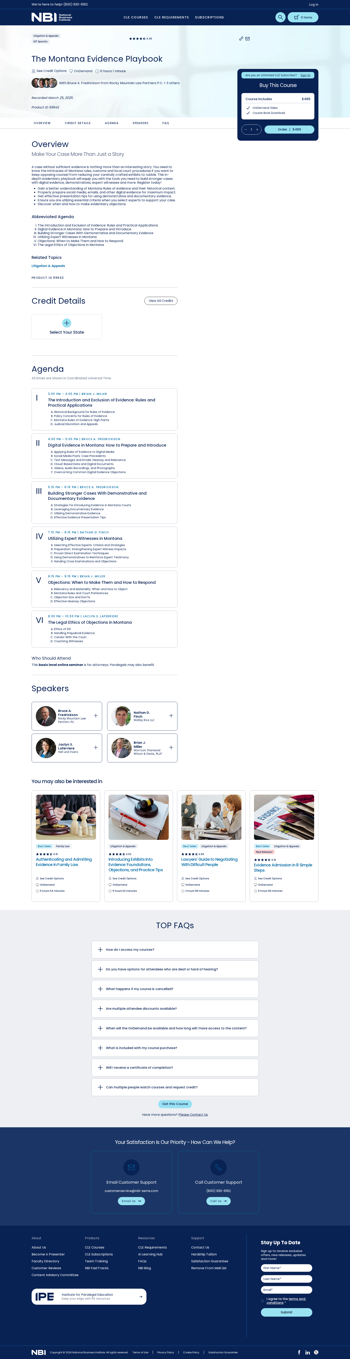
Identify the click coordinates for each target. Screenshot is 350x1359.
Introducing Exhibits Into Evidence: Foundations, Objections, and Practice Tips (136, 864)
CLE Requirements (152, 1247)
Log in (313, 4)
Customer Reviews (46, 1268)
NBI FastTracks (97, 1268)
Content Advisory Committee (55, 1275)
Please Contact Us (193, 1114)
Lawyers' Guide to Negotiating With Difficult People (209, 861)
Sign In (305, 75)
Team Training (96, 1261)
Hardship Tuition (204, 1254)
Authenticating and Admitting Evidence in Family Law (64, 861)
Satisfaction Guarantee (209, 1261)
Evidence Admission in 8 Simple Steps (283, 867)
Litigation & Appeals (48, 266)
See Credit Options (52, 71)
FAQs (142, 1261)
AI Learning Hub (150, 1254)
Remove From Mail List (209, 1268)
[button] (241, 38)
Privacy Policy (165, 1352)
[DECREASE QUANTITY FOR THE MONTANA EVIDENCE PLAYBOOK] (244, 129)
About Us (39, 1247)
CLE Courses (94, 1247)
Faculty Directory (45, 1261)
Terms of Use (140, 1352)
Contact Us (200, 1247)
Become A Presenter (48, 1254)
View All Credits (161, 300)
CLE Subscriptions (99, 1254)
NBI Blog (144, 1268)
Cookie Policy (191, 1352)
